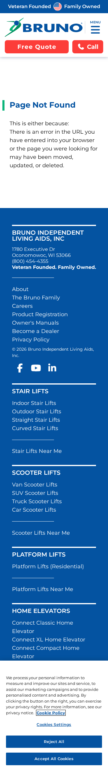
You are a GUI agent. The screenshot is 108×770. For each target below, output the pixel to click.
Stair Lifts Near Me (37, 451)
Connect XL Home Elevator (48, 639)
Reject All (54, 741)
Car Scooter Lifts (34, 510)
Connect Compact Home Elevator (46, 652)
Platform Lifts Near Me (42, 589)
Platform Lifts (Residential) (48, 566)
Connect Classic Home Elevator (42, 627)
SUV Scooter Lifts (35, 493)
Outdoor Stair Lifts (36, 411)
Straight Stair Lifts (36, 420)
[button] (95, 30)
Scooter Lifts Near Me (41, 533)
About (20, 289)
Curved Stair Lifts (35, 428)
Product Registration (40, 314)
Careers (22, 306)
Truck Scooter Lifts (37, 501)
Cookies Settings (54, 724)
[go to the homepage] (43, 27)
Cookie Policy (51, 712)
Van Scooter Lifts (34, 484)
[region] (54, 715)
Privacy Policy (31, 339)
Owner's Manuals (35, 323)
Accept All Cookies (53, 758)
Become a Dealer (35, 331)
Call (92, 46)
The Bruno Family (36, 297)
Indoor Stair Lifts (34, 403)
